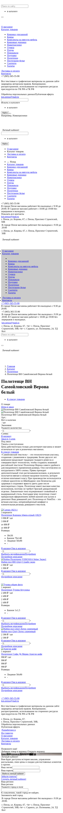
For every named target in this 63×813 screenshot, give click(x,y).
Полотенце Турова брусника (15, 590)
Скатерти (11, 63)
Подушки (12, 55)
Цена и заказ (7, 407)
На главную (7, 733)
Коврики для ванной (17, 34)
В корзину (6, 436)
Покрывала (12, 53)
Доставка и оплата (10, 71)
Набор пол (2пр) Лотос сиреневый (18, 631)
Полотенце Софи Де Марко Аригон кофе (21, 654)
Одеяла (10, 47)
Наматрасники (14, 45)
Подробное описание (11, 556)
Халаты (11, 66)
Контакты (6, 73)
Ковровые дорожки (16, 42)
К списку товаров (10, 452)
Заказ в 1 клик (8, 439)
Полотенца (12, 58)
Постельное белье (16, 60)
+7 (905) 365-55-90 (10, 303)
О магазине (7, 27)
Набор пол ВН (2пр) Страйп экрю (18, 562)
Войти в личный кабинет (13, 774)
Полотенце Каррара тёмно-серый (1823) (21, 515)
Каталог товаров (9, 29)
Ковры (10, 37)
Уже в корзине (18, 548)
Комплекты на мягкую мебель (22, 39)
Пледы (10, 50)
